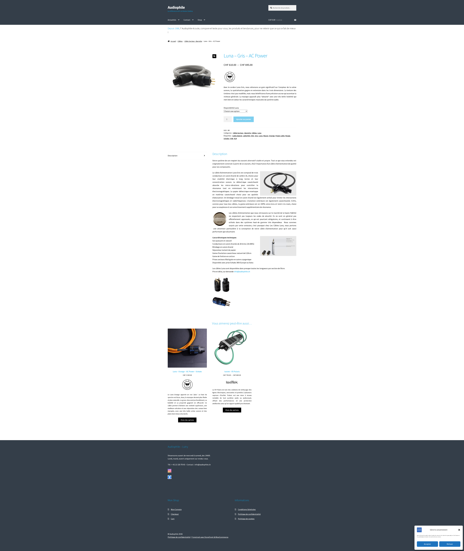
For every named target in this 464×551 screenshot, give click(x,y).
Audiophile (176, 7)
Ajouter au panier (243, 119)
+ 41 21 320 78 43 (178, 464)
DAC (252, 136)
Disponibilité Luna (231, 108)
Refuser (450, 544)
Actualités (172, 20)
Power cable (280, 136)
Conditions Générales (247, 509)
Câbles (180, 41)
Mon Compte (176, 509)
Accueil (173, 41)
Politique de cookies (246, 519)
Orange (272, 136)
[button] (459, 530)
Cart (172, 519)
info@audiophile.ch (242, 271)
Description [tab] (172, 155)
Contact (187, 20)
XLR (235, 138)
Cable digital (237, 136)
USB (231, 138)
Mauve (265, 136)
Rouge (287, 136)
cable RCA (246, 136)
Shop (200, 20)
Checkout (175, 514)
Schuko (226, 138)
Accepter (427, 544)
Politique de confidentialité (249, 514)
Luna (259, 133)
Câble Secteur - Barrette (193, 41)
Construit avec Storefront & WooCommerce (210, 537)
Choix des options (187, 420)
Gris (256, 136)
